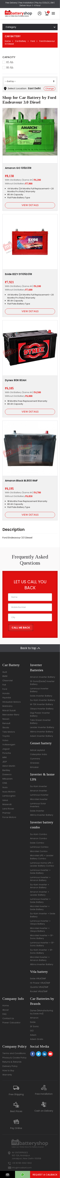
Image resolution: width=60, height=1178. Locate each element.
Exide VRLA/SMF (38, 978)
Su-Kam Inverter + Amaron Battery (39, 886)
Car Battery (20, 41)
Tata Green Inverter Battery (40, 722)
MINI (4, 757)
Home (8, 41)
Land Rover (8, 808)
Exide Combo (37, 842)
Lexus (5, 800)
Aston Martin (8, 765)
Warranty (7, 1074)
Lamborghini (8, 795)
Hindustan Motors (11, 701)
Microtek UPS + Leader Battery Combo (41, 857)
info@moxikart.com (22, 1167)
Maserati (7, 804)
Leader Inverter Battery (42, 727)
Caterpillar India (38, 754)
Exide (33, 1022)
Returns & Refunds (11, 1061)
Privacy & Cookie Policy (14, 1057)
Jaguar (6, 748)
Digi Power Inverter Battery (40, 714)
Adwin (33, 1034)
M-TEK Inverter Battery (41, 704)
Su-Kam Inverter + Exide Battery (42, 915)
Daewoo (7, 774)
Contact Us (8, 1018)
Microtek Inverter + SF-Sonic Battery (42, 937)
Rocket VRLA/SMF (39, 991)
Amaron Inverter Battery (42, 676)
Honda (5, 693)
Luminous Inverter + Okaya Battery (40, 922)
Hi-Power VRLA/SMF (40, 982)
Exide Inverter (37, 810)
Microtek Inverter (39, 799)
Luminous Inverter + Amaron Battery (40, 879)
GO (32, 1030)
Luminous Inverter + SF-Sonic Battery (42, 944)
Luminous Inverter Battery (39, 690)
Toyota (6, 736)
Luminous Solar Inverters (38, 805)
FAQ (4, 1014)
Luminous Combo (39, 846)
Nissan (5, 718)
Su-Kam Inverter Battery (42, 700)
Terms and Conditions (14, 1053)
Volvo (5, 740)
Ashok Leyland (37, 750)
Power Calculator (11, 1022)
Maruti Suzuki (9, 710)
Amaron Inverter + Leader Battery (39, 893)
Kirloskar (34, 767)
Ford (33, 41)
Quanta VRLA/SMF (39, 987)
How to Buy (8, 1070)
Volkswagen (8, 744)
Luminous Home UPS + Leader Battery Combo (42, 864)
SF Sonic (34, 1026)
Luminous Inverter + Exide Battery (40, 872)
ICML (4, 782)
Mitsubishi (7, 778)
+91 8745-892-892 (22, 1162)
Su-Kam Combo (38, 834)
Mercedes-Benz (10, 714)
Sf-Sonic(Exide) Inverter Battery (42, 683)
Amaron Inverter (38, 790)
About (5, 1009)
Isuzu (5, 787)
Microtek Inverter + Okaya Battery (40, 930)
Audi (4, 672)
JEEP (4, 761)
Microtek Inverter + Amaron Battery (40, 959)
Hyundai (6, 697)
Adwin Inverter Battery (41, 736)
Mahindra (7, 706)
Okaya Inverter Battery (41, 708)
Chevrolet (7, 680)
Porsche (6, 753)
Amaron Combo (38, 838)
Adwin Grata (36, 1039)
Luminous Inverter (39, 794)
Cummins (35, 758)
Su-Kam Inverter (38, 786)
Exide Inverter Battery (41, 695)
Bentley (6, 770)
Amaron (34, 1017)
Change (49, 88)
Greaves (34, 762)
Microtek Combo (39, 851)
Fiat (4, 684)
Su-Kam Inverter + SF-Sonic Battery (41, 951)
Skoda (5, 727)
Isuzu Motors (8, 791)
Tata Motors (8, 731)
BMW (4, 676)
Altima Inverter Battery (41, 731)
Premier (6, 812)
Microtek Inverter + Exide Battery (40, 908)
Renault (6, 723)
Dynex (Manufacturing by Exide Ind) (41, 1012)
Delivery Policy (9, 1066)
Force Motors (9, 817)
